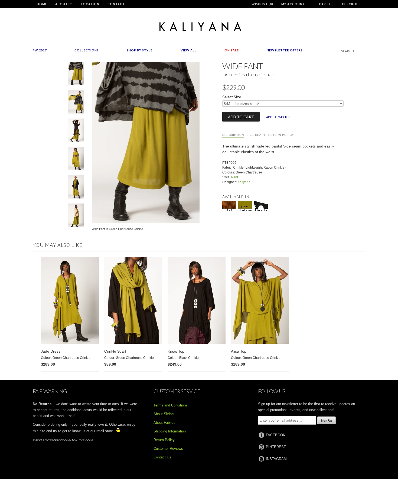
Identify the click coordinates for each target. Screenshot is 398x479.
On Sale (231, 50)
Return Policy (281, 134)
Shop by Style (139, 50)
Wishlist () (262, 4)
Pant (234, 177)
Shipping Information (170, 431)
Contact (116, 4)
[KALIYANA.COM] (199, 26)
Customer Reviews (168, 449)
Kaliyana (243, 182)
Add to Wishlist (279, 117)
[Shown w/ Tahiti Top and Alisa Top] (76, 159)
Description (233, 134)
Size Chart (256, 134)
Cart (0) (326, 4)
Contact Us (162, 457)
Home (42, 4)
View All (189, 50)
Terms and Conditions (171, 405)
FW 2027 (40, 50)
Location (90, 4)
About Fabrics (164, 423)
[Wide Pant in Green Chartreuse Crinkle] (76, 74)
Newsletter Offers (285, 50)
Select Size (231, 97)
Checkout (351, 4)
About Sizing (164, 414)
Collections (86, 50)
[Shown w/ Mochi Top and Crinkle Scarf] (76, 103)
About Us (64, 4)
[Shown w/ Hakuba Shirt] (76, 131)
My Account (293, 4)
